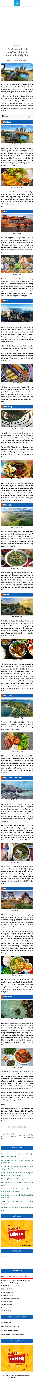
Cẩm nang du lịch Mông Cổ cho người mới (14, 1179)
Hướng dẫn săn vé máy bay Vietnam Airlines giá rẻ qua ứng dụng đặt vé (17, 1155)
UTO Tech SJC (23, 60)
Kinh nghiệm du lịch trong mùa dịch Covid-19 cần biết (17, 1184)
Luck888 (18, 1377)
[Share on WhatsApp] (9, 1127)
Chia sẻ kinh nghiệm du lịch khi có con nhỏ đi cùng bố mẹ (17, 1196)
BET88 (23, 1377)
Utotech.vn (7, 89)
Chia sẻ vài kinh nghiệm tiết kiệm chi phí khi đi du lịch (8, 1136)
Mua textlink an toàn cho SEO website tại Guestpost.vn (17, 1161)
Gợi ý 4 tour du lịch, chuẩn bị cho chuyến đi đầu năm (17, 1209)
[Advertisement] (17, 24)
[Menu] (3, 3)
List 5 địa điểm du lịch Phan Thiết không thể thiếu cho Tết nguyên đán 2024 (17, 1174)
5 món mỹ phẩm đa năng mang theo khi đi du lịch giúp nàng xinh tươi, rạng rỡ (17, 1190)
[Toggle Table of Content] (29, 116)
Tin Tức (17, 46)
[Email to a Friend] (18, 1127)
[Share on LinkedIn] (24, 1127)
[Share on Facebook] (12, 1127)
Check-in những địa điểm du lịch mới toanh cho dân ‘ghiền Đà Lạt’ (17, 1167)
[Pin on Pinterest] (21, 1127)
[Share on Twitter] (15, 1127)
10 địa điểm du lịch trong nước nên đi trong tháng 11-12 (17, 1202)
